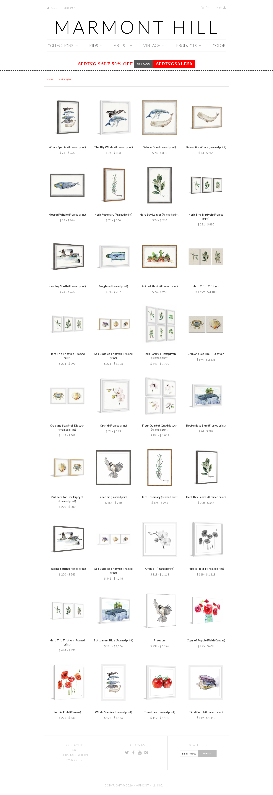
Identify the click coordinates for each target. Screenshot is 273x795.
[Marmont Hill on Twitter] (127, 752)
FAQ (74, 750)
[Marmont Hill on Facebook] (133, 752)
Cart (208, 7)
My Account (75, 760)
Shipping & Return (75, 755)
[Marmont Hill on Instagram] (146, 752)
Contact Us (74, 745)
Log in (219, 7)
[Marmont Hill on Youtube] (140, 752)
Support (68, 7)
